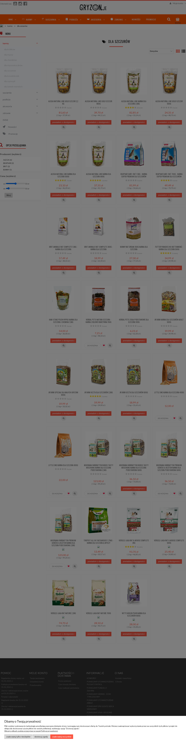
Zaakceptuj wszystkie (61, 737)
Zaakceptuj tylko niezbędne (18, 737)
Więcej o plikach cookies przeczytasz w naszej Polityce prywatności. (31, 731)
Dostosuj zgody (41, 737)
